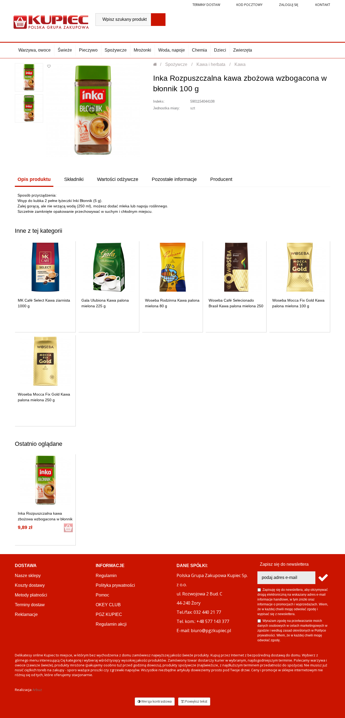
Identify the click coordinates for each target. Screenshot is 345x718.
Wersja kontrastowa (156, 701)
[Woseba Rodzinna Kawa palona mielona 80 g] (172, 267)
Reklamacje (26, 614)
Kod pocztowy (249, 4)
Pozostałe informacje (174, 179)
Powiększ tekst (195, 701)
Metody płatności (31, 595)
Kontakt (322, 4)
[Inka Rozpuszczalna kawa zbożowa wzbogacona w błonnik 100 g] (29, 77)
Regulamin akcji (111, 624)
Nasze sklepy (28, 575)
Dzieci (220, 50)
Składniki (74, 179)
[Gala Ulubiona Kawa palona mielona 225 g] (109, 267)
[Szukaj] (158, 19)
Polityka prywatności (115, 585)
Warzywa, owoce (34, 50)
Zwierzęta (242, 50)
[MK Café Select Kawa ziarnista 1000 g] (45, 267)
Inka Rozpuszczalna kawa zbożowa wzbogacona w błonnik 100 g (45, 519)
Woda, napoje (171, 50)
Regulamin (106, 575)
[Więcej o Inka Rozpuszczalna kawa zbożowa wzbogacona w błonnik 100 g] (45, 480)
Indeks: (159, 101)
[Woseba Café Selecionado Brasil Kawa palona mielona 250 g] (236, 267)
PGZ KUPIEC (109, 614)
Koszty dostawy (30, 585)
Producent (221, 179)
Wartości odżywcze (117, 179)
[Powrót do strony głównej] (155, 64)
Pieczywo (88, 50)
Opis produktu (34, 179)
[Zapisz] (322, 577)
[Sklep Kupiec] (51, 21)
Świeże (65, 50)
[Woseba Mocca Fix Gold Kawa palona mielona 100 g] (300, 267)
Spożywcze (116, 50)
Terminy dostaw (206, 4)
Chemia (199, 50)
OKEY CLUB (108, 604)
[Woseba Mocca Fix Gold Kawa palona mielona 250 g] (45, 361)
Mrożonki (142, 50)
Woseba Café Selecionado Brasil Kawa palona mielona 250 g (236, 306)
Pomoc (102, 595)
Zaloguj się (288, 4)
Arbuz (37, 689)
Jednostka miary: (166, 108)
